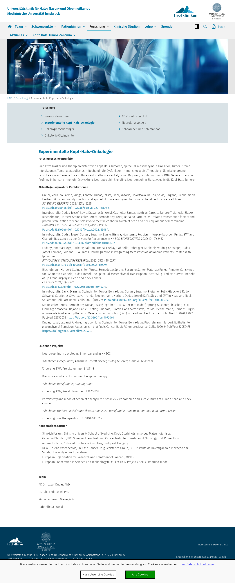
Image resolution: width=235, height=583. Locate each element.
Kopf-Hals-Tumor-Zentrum (52, 35)
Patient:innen (71, 27)
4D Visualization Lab (135, 116)
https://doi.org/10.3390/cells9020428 (66, 331)
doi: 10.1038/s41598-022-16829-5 (88, 207)
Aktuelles (17, 35)
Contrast (197, 26)
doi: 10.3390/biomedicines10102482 (91, 243)
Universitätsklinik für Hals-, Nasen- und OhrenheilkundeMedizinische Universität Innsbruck (48, 11)
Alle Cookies (140, 574)
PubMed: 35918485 (54, 207)
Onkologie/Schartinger (59, 129)
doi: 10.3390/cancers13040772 (86, 286)
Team (19, 27)
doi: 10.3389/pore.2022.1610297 (87, 264)
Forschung (97, 27)
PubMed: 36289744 (54, 243)
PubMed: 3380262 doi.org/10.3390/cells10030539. (136, 300)
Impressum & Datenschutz (212, 544)
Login (221, 26)
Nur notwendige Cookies (98, 574)
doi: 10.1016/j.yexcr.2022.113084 (87, 229)
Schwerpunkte (42, 27)
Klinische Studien (126, 27)
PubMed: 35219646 (54, 229)
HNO (9, 98)
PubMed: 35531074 (54, 264)
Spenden (167, 27)
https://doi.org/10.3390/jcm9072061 (90, 317)
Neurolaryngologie (134, 122)
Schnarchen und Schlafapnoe (141, 129)
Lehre (148, 27)
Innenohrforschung (56, 116)
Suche (205, 26)
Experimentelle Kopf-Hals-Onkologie (69, 122)
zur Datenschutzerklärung (198, 564)
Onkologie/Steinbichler (59, 135)
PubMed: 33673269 (54, 286)
